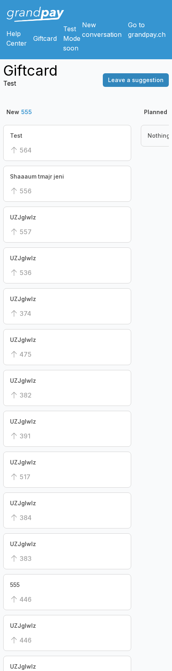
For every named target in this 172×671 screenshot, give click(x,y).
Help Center (16, 38)
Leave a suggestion (136, 79)
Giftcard (45, 38)
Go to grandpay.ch (147, 29)
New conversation (102, 29)
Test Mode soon (71, 38)
